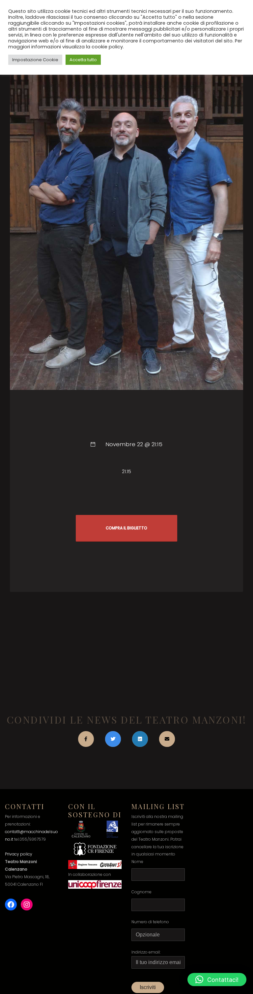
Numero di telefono (150, 922)
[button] (216, 979)
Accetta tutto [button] (83, 60)
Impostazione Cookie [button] (35, 60)
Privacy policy (18, 854)
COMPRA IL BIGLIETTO (126, 528)
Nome (137, 861)
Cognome (141, 892)
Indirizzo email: (145, 952)
